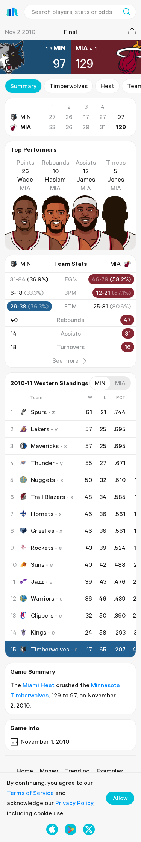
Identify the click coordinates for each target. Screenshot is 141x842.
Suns (37, 564)
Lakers (40, 429)
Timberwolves (68, 86)
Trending (77, 771)
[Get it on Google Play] (70, 829)
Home (25, 771)
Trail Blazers (48, 497)
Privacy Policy (74, 803)
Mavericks (45, 446)
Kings (38, 632)
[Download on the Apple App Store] (52, 829)
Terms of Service (30, 793)
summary (23, 86)
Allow (120, 798)
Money (49, 771)
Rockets (42, 547)
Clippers (42, 615)
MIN (25, 117)
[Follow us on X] (88, 829)
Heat (107, 86)
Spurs (39, 412)
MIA (25, 127)
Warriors (42, 598)
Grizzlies (42, 530)
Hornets (42, 513)
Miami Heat (39, 685)
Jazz (37, 581)
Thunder (43, 463)
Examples (110, 771)
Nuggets (43, 480)
